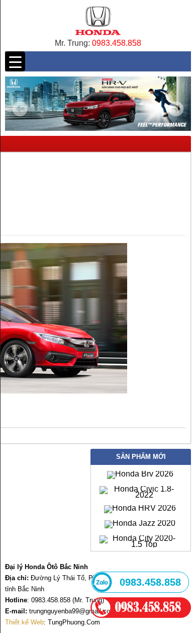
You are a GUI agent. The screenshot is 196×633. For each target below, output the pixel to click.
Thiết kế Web (24, 622)
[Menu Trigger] (15, 61)
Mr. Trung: (73, 43)
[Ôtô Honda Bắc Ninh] (97, 37)
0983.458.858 (116, 43)
